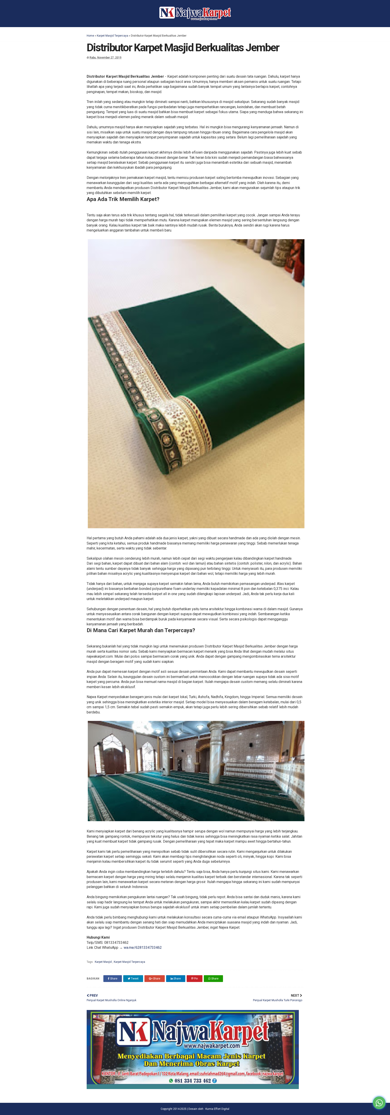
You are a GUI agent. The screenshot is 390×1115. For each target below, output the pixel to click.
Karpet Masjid (103, 961)
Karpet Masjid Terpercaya (112, 35)
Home (90, 35)
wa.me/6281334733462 (143, 947)
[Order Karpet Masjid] (193, 1088)
